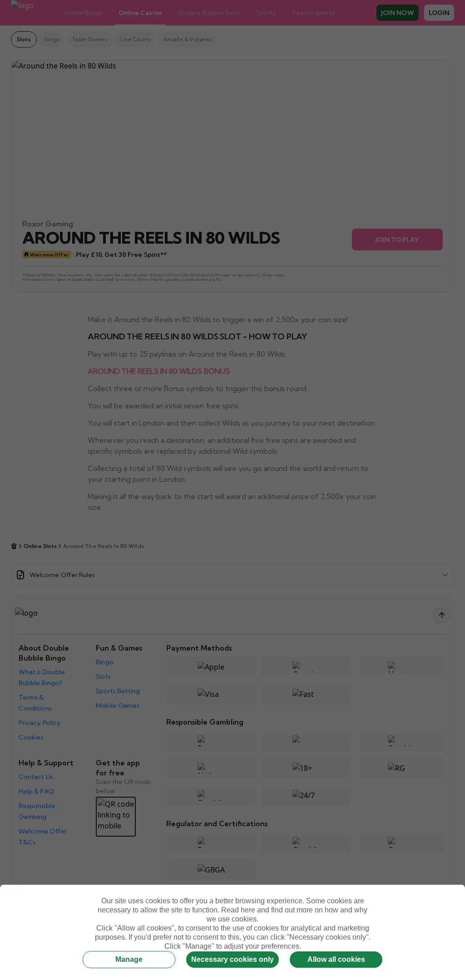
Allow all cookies (336, 959)
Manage (129, 959)
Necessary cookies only (232, 959)
